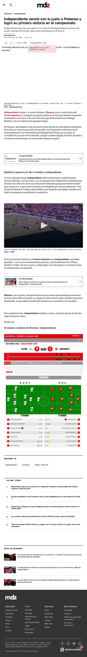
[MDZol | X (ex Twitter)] (80, 643)
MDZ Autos (29, 629)
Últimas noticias (11, 610)
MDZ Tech (49, 624)
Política (27, 606)
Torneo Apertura (12, 115)
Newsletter (29, 633)
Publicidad (68, 610)
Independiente (11, 112)
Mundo (8, 620)
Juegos (47, 620)
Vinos (7, 627)
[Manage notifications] (81, 647)
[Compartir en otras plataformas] (11, 43)
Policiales (8, 617)
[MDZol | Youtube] (74, 643)
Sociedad (28, 610)
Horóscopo (49, 614)
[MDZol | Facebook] (62, 643)
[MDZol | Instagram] (68, 643)
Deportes (8, 14)
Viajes (27, 626)
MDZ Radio (49, 617)
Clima (47, 610)
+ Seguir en (19, 43)
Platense (50, 112)
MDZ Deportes (9, 35)
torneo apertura (41, 465)
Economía (9, 614)
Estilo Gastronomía (32, 622)
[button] (4, 5)
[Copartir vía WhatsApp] (6, 43)
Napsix (47, 627)
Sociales (8, 631)
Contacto (67, 614)
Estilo (7, 624)
